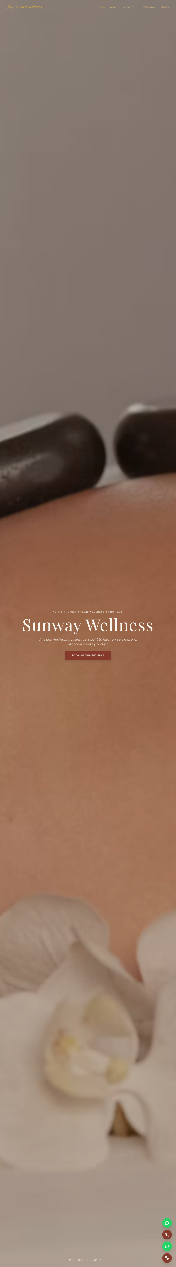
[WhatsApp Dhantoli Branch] (167, 1246)
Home (101, 6)
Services (127, 6)
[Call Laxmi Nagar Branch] (167, 1234)
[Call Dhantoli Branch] (167, 1258)
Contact (165, 6)
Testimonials (148, 6)
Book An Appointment (88, 655)
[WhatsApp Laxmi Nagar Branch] (167, 1223)
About (113, 6)
